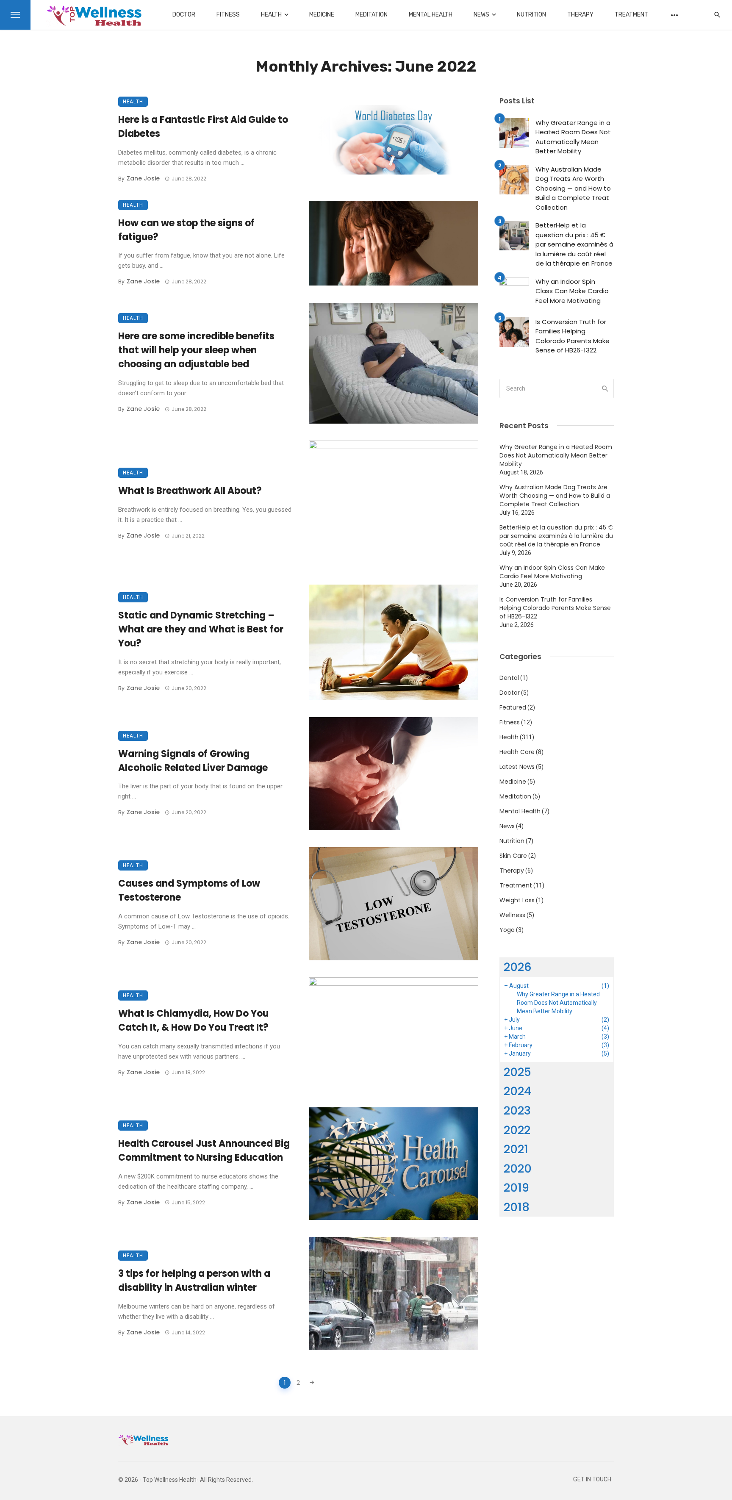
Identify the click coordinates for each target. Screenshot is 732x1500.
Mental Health (430, 14)
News (481, 14)
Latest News (517, 766)
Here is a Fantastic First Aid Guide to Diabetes (203, 126)
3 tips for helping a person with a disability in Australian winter (194, 1280)
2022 (517, 1130)
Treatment (631, 14)
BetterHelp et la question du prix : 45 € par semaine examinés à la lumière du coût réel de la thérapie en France (574, 244)
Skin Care (513, 855)
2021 (516, 1149)
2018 (517, 1207)
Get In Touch (592, 1479)
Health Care (517, 752)
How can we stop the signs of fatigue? (186, 230)
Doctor (183, 14)
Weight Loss (517, 900)
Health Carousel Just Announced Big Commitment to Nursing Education (204, 1150)
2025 (517, 1072)
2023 (517, 1110)
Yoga (507, 930)
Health (271, 14)
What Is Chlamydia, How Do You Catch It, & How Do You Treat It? (193, 1020)
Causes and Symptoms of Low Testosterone (189, 890)
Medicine (321, 14)
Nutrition (531, 14)
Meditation (371, 14)
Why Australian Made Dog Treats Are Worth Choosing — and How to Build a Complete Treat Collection (573, 188)
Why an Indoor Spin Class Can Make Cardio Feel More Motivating (572, 291)
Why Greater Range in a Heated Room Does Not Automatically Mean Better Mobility (573, 137)
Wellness (512, 915)
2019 (516, 1187)
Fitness (228, 14)
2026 (518, 967)
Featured (512, 707)
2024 (518, 1091)
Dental (509, 678)
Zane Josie (143, 178)
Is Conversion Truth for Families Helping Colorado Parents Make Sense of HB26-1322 (572, 336)
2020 (518, 1168)
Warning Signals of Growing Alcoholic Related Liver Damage (193, 760)
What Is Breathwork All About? (190, 490)
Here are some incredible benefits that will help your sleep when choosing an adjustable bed (196, 350)
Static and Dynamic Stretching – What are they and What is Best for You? (200, 629)
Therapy (580, 14)
